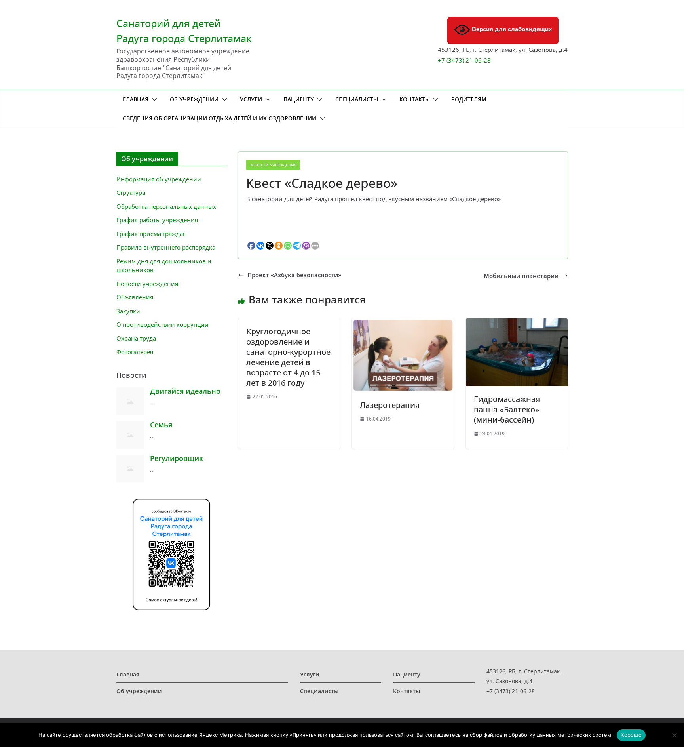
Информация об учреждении (158, 179)
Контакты (414, 99)
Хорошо (631, 735)
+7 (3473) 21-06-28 (464, 60)
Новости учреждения (272, 165)
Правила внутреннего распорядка (165, 247)
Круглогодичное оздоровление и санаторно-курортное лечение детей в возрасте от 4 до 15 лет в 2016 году (288, 357)
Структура (130, 192)
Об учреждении (194, 99)
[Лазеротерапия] (403, 321)
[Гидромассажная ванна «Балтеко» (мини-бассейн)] (517, 321)
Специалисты (356, 99)
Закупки (128, 311)
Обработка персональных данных (166, 206)
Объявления (134, 297)
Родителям (468, 99)
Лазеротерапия (390, 405)
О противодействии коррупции (162, 324)
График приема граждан (151, 234)
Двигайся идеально (185, 391)
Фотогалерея (134, 352)
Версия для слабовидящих (511, 29)
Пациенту (298, 99)
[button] (152, 99)
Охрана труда (136, 338)
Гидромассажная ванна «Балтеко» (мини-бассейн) (507, 409)
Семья (161, 424)
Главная (135, 99)
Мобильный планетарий (521, 276)
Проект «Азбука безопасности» (294, 275)
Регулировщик (176, 458)
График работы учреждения (157, 220)
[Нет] (674, 735)
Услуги (251, 99)
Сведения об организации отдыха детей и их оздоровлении (219, 118)
